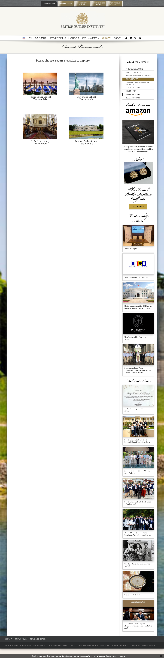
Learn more (111, 656)
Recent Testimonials (133, 94)
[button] (140, 38)
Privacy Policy (21, 639)
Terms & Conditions (38, 639)
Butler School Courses (134, 69)
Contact (8, 639)
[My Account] (131, 38)
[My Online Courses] (126, 38)
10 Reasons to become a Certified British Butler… (137, 83)
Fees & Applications (132, 98)
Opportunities (130, 91)
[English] (23, 38)
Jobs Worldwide (131, 79)
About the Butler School (135, 72)
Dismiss (122, 656)
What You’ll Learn (132, 88)
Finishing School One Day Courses (138, 76)
